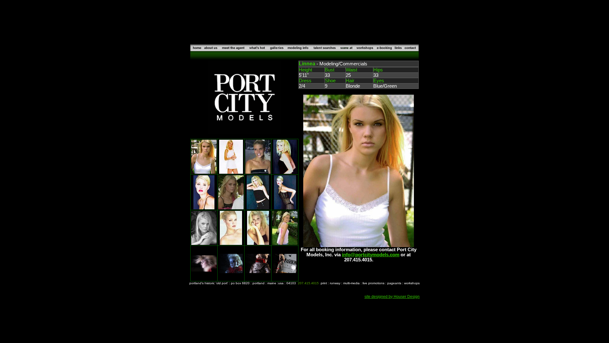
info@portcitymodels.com (370, 254)
